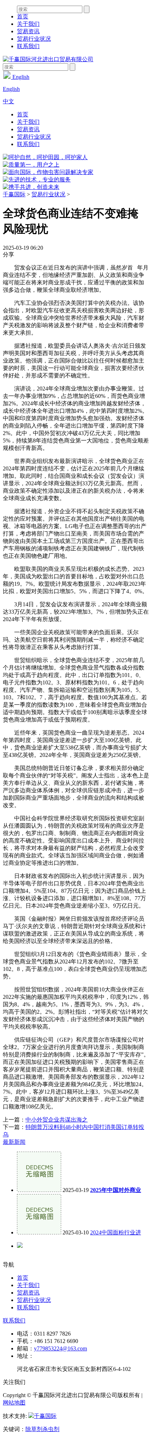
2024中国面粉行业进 (115, 1232)
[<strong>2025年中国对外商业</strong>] (39, 1190)
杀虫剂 (50, 1429)
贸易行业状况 (34, 39)
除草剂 (33, 1429)
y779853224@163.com (60, 1348)
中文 (8, 101)
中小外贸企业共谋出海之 (56, 1120)
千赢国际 (14, 194)
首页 (22, 16)
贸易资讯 (28, 31)
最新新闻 (14, 1142)
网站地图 (14, 1403)
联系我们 (28, 46)
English (20, 77)
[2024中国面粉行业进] (39, 1232)
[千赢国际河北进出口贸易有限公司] (48, 59)
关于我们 (28, 24)
